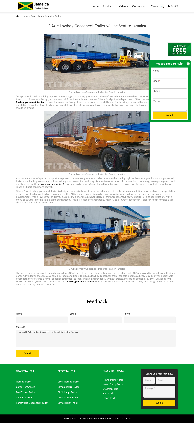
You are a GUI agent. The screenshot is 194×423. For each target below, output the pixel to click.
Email (73, 314)
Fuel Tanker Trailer (26, 392)
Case (33, 16)
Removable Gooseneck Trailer (32, 403)
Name (20, 314)
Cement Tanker (24, 397)
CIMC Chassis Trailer (68, 387)
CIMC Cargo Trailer (68, 392)
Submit (27, 353)
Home (95, 6)
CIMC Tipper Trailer (68, 403)
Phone (127, 314)
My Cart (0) (172, 6)
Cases (154, 6)
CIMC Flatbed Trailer (69, 382)
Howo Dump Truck (113, 384)
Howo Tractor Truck (113, 380)
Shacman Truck (111, 389)
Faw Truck (108, 393)
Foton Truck (109, 398)
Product (108, 6)
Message (20, 327)
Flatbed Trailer (24, 382)
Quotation (138, 6)
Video (123, 6)
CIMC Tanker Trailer (68, 397)
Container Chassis (25, 387)
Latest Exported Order (49, 16)
